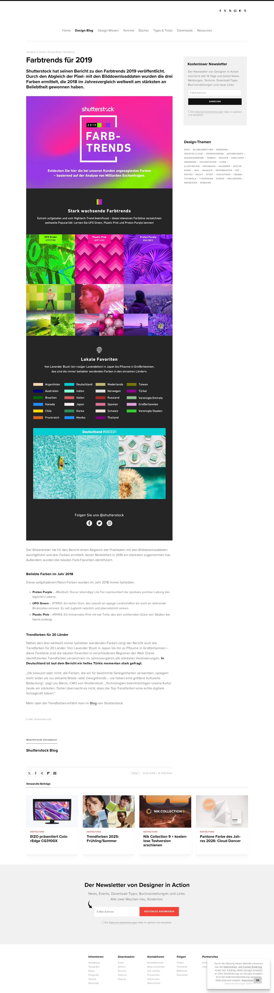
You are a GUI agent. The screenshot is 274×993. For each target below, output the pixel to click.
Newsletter (182, 975)
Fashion (223, 158)
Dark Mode (240, 10)
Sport (209, 174)
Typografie (93, 966)
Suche (245, 10)
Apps (187, 149)
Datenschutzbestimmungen (209, 112)
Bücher (144, 30)
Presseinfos (153, 975)
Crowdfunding (215, 154)
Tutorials (190, 178)
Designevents (235, 154)
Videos (220, 178)
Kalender (224, 166)
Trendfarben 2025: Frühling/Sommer (103, 838)
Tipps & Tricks (163, 30)
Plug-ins (122, 979)
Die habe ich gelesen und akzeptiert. (138, 922)
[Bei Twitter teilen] (29, 772)
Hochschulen (207, 162)
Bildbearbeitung (203, 149)
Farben (135, 773)
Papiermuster (224, 170)
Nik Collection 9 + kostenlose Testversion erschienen (165, 840)
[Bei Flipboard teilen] (48, 772)
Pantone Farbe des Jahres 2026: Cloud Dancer (220, 838)
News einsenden (156, 966)
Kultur (237, 166)
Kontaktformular (155, 962)
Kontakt (235, 10)
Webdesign (190, 183)
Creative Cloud (193, 154)
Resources (204, 30)
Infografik (209, 166)
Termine (128, 30)
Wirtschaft (93, 983)
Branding (222, 149)
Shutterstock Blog (42, 750)
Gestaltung (69, 52)
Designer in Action (42, 11)
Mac (196, 170)
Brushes (122, 971)
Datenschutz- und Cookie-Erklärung (243, 966)
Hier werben (153, 971)
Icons (222, 162)
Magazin (207, 170)
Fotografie (93, 975)
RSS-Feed (182, 971)
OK (258, 980)
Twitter (180, 962)
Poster (188, 174)
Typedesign (206, 178)
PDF (237, 170)
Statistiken (223, 174)
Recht (199, 174)
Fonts (121, 962)
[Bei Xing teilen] (42, 772)
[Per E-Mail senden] (55, 772)
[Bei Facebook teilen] (36, 772)
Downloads (185, 30)
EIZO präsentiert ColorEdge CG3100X (49, 838)
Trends (237, 174)
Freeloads (237, 158)
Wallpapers (234, 178)
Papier (91, 971)
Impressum (248, 980)
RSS (230, 10)
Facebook (220, 10)
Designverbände (194, 158)
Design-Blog (84, 30)
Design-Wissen (108, 30)
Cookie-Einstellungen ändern (239, 983)
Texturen (122, 975)
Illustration (192, 166)
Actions (122, 966)
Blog (93, 703)
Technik (92, 979)
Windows (205, 183)
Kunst (187, 170)
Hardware (190, 162)
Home (66, 30)
